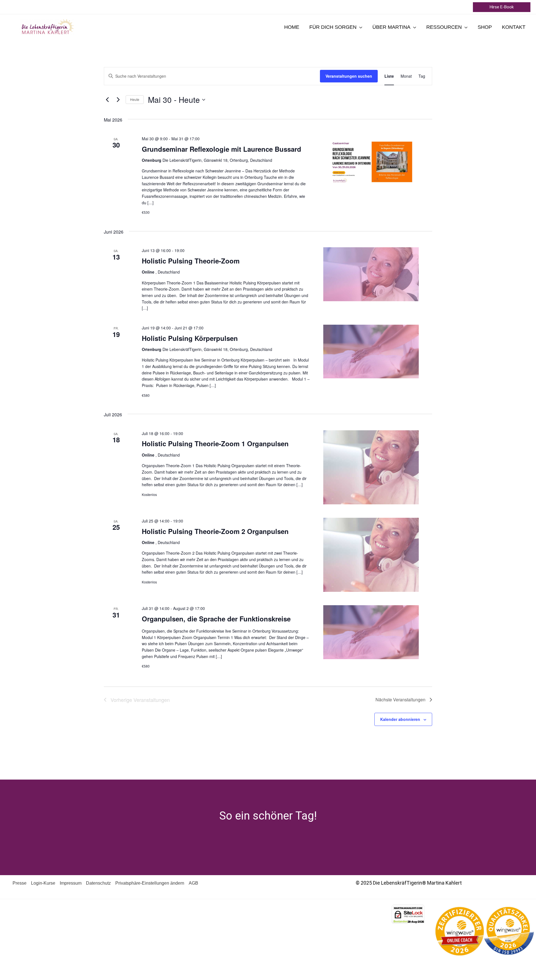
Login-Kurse (43, 883)
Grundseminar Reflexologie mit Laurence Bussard (221, 149)
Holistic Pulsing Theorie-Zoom (191, 260)
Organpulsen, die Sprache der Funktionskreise (216, 618)
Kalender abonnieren (400, 719)
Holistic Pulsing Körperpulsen (190, 338)
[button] (501, 7)
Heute (134, 99)
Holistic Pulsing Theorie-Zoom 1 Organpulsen (215, 443)
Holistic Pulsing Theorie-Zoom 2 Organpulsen (215, 531)
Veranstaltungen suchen (349, 76)
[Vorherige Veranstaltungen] (107, 99)
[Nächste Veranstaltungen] (118, 99)
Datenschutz (98, 883)
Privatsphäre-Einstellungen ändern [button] (149, 883)
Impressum (71, 883)
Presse (20, 883)
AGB (193, 883)
